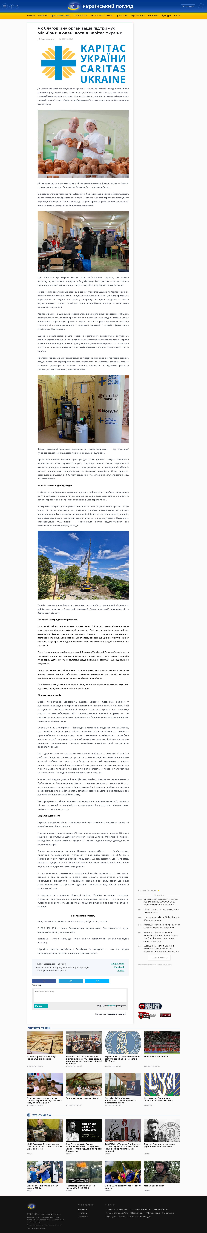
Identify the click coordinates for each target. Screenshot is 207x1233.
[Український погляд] (31, 1206)
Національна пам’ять (101, 15)
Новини (31, 15)
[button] (4, 6)
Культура (166, 15)
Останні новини (147, 890)
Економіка (153, 15)
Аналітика (43, 15)
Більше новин (159, 958)
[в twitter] (17, 6)
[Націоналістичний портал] (148, 1015)
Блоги (177, 15)
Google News (117, 963)
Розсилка (83, 1217)
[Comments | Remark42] (80, 1002)
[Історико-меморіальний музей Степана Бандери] (170, 1015)
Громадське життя (60, 15)
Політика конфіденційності (36, 1228)
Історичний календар (140, 1217)
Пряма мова (122, 15)
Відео (30, 1154)
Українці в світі (80, 15)
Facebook (119, 967)
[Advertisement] (159, 983)
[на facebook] (11, 6)
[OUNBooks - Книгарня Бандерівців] (159, 1006)
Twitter (120, 971)
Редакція (82, 1209)
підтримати (189, 6)
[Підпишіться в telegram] (71, 981)
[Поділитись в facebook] (44, 981)
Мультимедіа (138, 15)
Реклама (82, 1213)
